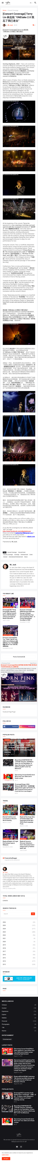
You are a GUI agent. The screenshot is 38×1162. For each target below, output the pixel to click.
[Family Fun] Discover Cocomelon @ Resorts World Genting (10, 818)
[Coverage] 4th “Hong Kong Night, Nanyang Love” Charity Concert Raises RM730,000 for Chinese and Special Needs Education (9, 614)
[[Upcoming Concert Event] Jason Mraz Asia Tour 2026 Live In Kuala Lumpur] (8, 777)
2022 (19, 935)
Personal (19, 1021)
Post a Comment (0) (19, 657)
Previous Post (6, 663)
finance (19, 1030)
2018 (19, 948)
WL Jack (13, 565)
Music (26, 557)
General (5, 557)
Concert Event (21, 552)
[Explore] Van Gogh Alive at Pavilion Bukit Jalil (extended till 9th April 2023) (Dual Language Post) (27, 820)
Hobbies (19, 1018)
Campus (19, 1005)
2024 (19, 928)
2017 (19, 951)
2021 (19, 938)
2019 (19, 945)
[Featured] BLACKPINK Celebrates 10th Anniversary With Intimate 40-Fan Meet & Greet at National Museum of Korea (24, 1079)
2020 (19, 941)
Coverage (16, 554)
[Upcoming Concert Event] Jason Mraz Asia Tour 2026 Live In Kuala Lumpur (25, 776)
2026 (19, 922)
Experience (19, 1011)
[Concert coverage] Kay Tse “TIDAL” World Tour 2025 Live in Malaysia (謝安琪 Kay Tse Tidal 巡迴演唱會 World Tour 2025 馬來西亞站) (10, 642)
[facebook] (17, 1146)
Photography (19, 1024)
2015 (19, 958)
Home (4, 10)
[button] (2, 2)
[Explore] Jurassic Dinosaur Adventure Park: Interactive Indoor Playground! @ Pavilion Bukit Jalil (27, 845)
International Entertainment (16, 557)
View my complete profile (9, 888)
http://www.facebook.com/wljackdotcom (17, 531)
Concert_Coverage (8, 554)
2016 (19, 954)
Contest (19, 1008)
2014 (19, 961)
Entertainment (24, 554)
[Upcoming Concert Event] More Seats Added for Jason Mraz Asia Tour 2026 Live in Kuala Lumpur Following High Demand (24, 1051)
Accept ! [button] (6, 1158)
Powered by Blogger (11, 858)
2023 (19, 932)
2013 (19, 964)
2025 (19, 925)
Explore (19, 1014)
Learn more (5, 1154)
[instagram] (21, 1146)
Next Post (33, 663)
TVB (19, 1027)
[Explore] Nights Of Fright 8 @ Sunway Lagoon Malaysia (10, 843)
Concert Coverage (13, 10)
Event (31, 554)
